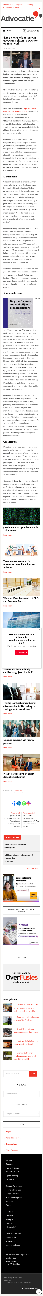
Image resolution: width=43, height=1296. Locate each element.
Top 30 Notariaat (12, 1194)
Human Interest (12, 1168)
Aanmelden (21, 653)
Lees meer (7, 535)
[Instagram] (28, 803)
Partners (9, 1205)
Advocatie (21, 16)
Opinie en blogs (12, 1176)
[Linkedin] (19, 803)
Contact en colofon (11, 8)
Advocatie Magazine (14, 1198)
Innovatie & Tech (12, 1172)
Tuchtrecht (10, 1179)
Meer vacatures (32, 868)
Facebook (9, 1212)
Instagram (10, 1220)
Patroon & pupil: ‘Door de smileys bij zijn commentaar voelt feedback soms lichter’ (25, 1008)
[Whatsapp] (24, 803)
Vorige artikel (15, 813)
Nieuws (9, 1160)
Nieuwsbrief (8, 5)
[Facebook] (14, 803)
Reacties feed (11, 1144)
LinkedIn (9, 1216)
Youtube (9, 1223)
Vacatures (9, 1201)
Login (8, 1132)
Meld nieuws (11, 1238)
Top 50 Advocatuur (13, 1190)
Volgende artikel (29, 813)
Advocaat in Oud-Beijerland (15, 845)
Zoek (34, 1074)
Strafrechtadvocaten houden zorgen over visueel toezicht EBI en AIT (24, 1056)
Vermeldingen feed (14, 1138)
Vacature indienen (13, 1245)
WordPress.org (12, 1150)
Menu (8, 31)
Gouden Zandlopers (14, 1186)
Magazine (19, 5)
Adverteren (10, 1242)
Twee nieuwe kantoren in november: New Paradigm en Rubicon (19, 564)
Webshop (29, 5)
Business (18, 791)
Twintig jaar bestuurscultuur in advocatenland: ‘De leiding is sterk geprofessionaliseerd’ (19, 706)
